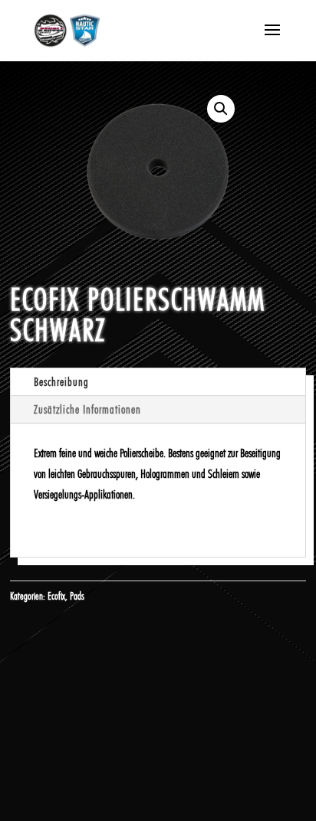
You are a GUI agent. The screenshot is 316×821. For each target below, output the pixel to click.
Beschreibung (61, 382)
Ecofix (56, 596)
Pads (77, 596)
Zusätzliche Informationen (87, 409)
